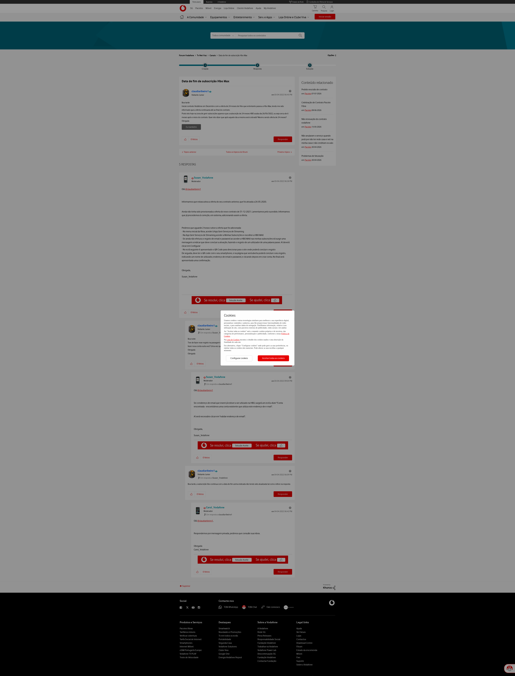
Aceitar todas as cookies (273, 358)
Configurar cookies (239, 358)
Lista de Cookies (233, 340)
